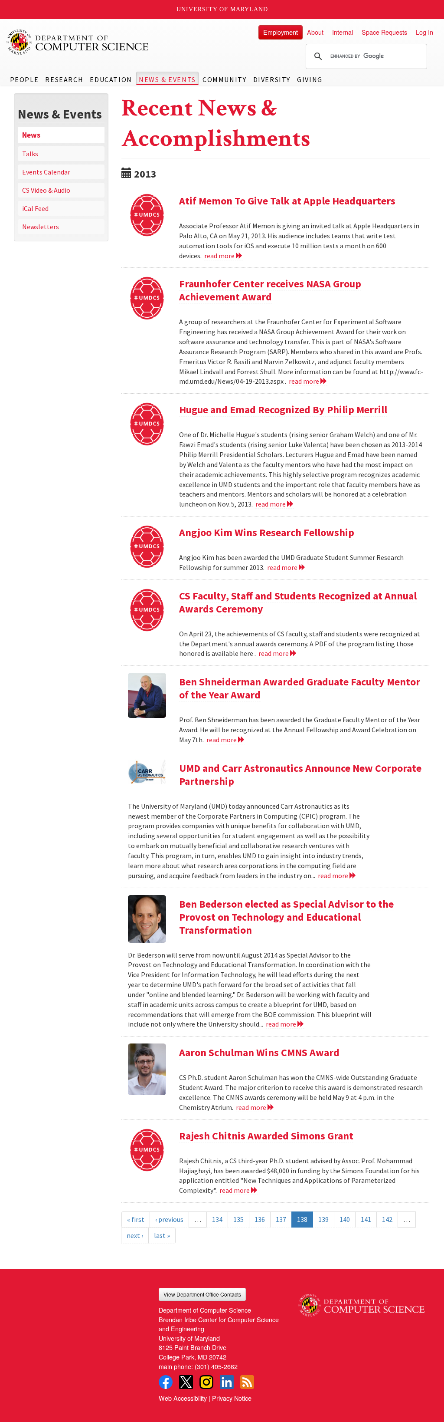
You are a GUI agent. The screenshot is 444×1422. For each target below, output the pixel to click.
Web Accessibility (183, 1397)
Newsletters (40, 226)
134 (217, 1219)
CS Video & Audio (46, 190)
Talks (30, 153)
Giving (310, 79)
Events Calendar (46, 172)
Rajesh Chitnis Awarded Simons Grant (266, 1135)
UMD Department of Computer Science (78, 42)
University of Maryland (222, 9)
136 (260, 1219)
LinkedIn (227, 1382)
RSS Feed (247, 1382)
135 (238, 1219)
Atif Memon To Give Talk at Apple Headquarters (287, 200)
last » (162, 1235)
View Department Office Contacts (202, 1294)
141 (366, 1219)
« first (135, 1219)
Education (111, 79)
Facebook (166, 1382)
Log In (424, 31)
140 (345, 1219)
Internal (342, 31)
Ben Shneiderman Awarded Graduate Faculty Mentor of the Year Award (299, 688)
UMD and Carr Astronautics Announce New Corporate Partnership (300, 774)
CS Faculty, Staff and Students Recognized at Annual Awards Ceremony (298, 602)
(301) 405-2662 (216, 1366)
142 (387, 1219)
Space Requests (384, 31)
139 (323, 1219)
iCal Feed (35, 208)
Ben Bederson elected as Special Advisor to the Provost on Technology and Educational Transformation (286, 917)
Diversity (272, 79)
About (315, 31)
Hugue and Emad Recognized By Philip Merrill (283, 409)
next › (135, 1235)
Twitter (186, 1382)
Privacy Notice (231, 1397)
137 (281, 1219)
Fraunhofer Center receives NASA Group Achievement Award (270, 290)
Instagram (206, 1382)
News (31, 135)
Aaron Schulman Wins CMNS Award (259, 1052)
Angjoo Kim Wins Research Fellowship (266, 532)
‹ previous (169, 1219)
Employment (280, 31)
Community (224, 79)
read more (220, 255)
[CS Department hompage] (361, 1302)
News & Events (167, 79)
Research (64, 79)
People (24, 79)
